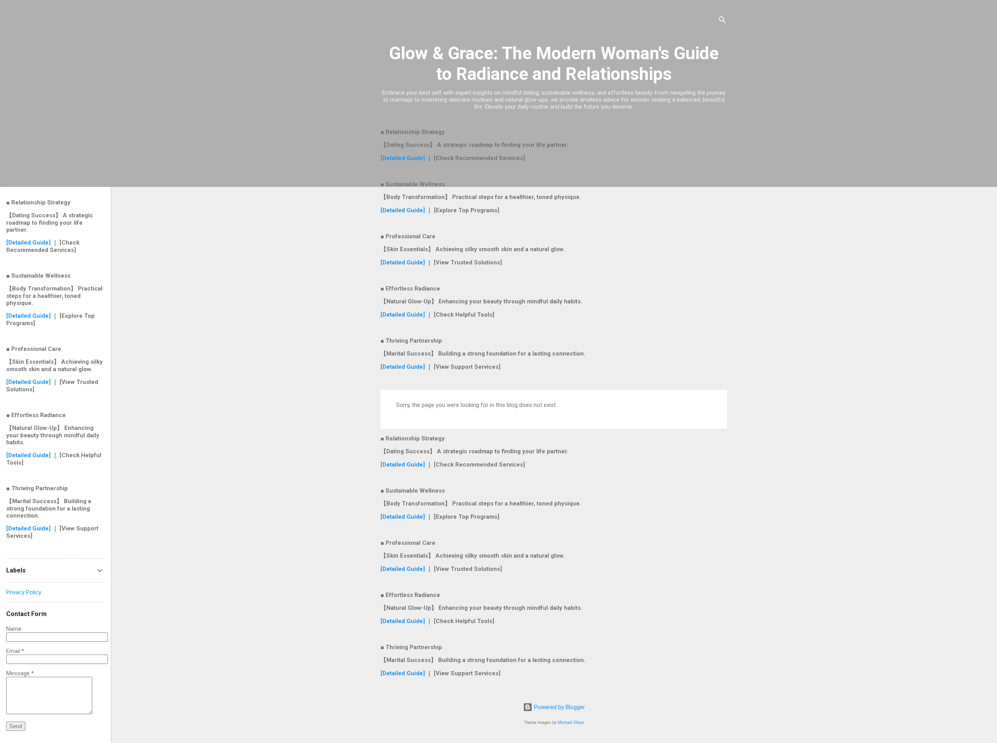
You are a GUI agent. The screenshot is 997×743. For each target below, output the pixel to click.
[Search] (722, 21)
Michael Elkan (571, 722)
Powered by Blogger (558, 707)
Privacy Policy (23, 592)
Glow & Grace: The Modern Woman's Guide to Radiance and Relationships (554, 63)
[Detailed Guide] (403, 158)
